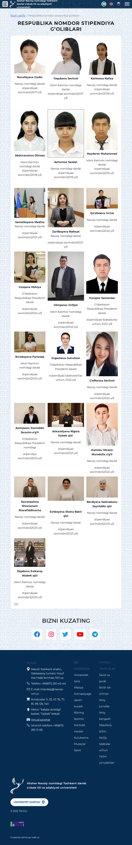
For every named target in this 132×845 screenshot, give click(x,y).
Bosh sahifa (17, 15)
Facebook (37, 634)
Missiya (78, 687)
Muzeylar (80, 744)
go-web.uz (33, 837)
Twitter (65, 634)
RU (118, 4)
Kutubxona (81, 737)
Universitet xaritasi (27, 802)
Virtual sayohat (40, 719)
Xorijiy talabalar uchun (104, 744)
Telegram (95, 634)
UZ (103, 4)
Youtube (80, 634)
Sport (77, 750)
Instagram (51, 634)
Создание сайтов (19, 837)
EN (111, 4)
